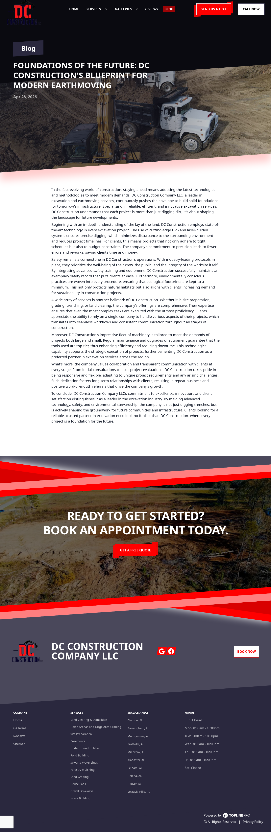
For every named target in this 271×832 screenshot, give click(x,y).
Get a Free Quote (135, 550)
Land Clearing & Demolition (88, 720)
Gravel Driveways (81, 791)
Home (17, 720)
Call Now (251, 9)
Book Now (246, 651)
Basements (77, 741)
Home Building (80, 798)
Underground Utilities (85, 748)
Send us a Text (213, 9)
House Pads (78, 784)
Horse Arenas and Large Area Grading (95, 727)
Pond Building (79, 755)
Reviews (19, 736)
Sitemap (19, 744)
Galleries (19, 728)
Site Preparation (81, 734)
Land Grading (79, 777)
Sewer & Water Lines (84, 762)
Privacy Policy (253, 822)
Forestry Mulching (82, 770)
